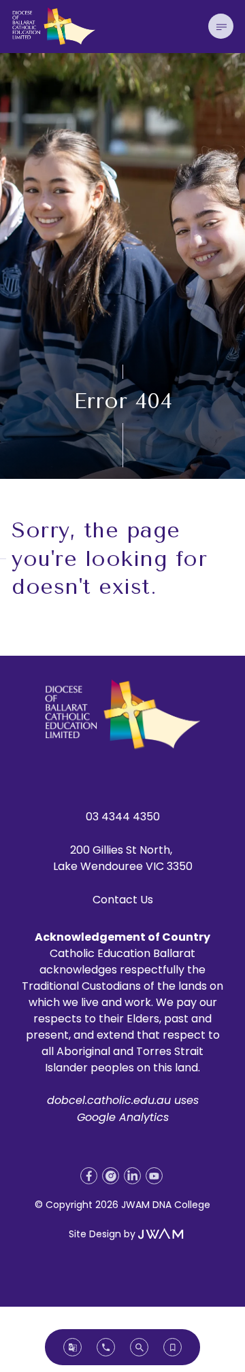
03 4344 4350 (123, 816)
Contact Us (123, 899)
